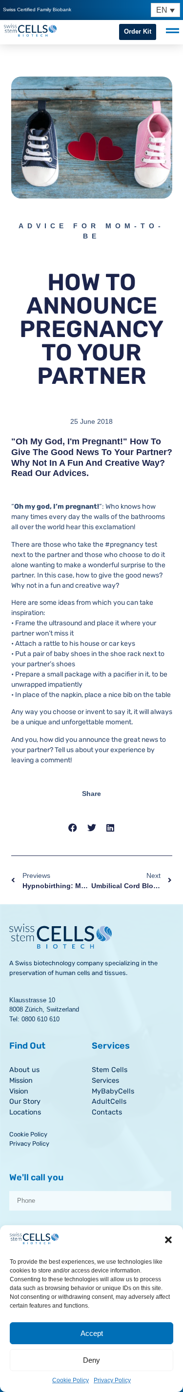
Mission (21, 1080)
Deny (91, 1360)
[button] (168, 1240)
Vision (18, 1091)
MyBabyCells (113, 1091)
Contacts (107, 1112)
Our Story (25, 1101)
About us (24, 1070)
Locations (25, 1112)
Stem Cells (109, 1070)
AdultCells (109, 1101)
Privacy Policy (112, 1380)
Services (105, 1080)
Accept (92, 1333)
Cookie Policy (70, 1380)
